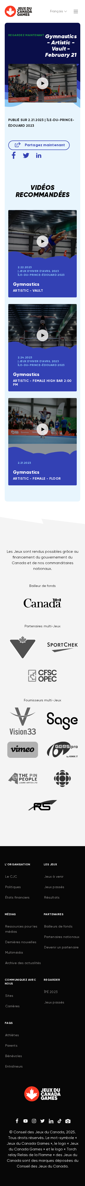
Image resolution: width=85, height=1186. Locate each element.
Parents (11, 1045)
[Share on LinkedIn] (38, 155)
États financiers (17, 897)
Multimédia (14, 952)
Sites (9, 996)
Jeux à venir (53, 876)
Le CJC (11, 876)
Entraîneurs (14, 1066)
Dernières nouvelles (20, 942)
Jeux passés (54, 887)
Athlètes (12, 1035)
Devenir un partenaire (61, 947)
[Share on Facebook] (13, 155)
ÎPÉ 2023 (51, 992)
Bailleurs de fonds (58, 926)
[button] (59, 11)
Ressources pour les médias (21, 929)
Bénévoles (13, 1056)
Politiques (13, 887)
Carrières (12, 1006)
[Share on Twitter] (26, 155)
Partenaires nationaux (61, 937)
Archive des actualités (23, 963)
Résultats (52, 897)
